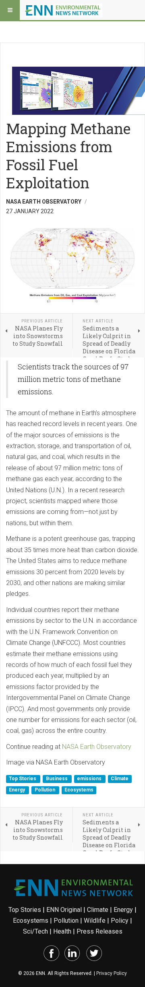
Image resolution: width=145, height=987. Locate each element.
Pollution (45, 790)
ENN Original (64, 910)
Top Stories (23, 779)
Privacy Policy (111, 973)
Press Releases (99, 931)
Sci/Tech (35, 931)
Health (62, 931)
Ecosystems (78, 790)
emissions (90, 779)
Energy (17, 790)
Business (57, 779)
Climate (119, 779)
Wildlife (95, 920)
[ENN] (63, 10)
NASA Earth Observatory (96, 746)
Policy (119, 920)
